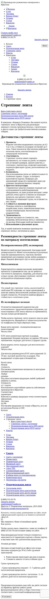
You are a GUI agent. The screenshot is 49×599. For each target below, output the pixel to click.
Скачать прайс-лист (9, 33)
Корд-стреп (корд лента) (21, 421)
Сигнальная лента (13, 488)
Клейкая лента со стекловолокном (20, 475)
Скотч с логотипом (14, 457)
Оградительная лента (15, 48)
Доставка (10, 14)
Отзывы (9, 18)
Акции (11, 26)
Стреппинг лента (13, 51)
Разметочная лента (14, 477)
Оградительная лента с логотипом (20, 495)
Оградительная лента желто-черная (21, 493)
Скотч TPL (10, 468)
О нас (8, 11)
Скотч (8, 46)
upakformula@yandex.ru (11, 35)
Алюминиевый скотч (15, 471)
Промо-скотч (11, 459)
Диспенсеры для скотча (16, 480)
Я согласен (6, 597)
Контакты (12, 28)
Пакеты (9, 53)
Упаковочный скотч (14, 461)
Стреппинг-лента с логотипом (24, 424)
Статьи (9, 20)
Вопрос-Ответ (12, 16)
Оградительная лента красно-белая (21, 490)
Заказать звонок (41, 39)
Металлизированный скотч (17, 473)
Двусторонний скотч (15, 466)
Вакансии (10, 23)
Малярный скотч (13, 464)
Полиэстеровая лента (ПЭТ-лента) (26, 428)
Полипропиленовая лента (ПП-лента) (27, 426)
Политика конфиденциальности (15, 508)
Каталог (11, 9)
